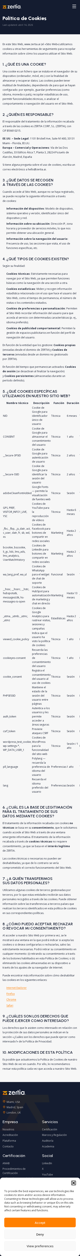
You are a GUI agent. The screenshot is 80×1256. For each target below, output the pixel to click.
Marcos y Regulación (54, 1135)
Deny (40, 1234)
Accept (40, 1222)
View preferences (40, 1246)
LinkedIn (47, 1163)
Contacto (8, 1146)
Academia (48, 1146)
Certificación (49, 1129)
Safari (9, 1005)
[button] (73, 1183)
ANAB (6, 1163)
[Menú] (74, 6)
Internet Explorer (16, 988)
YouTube (47, 1174)
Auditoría (47, 1140)
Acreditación (10, 1135)
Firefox (10, 994)
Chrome (11, 999)
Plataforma (9, 1140)
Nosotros (8, 1129)
